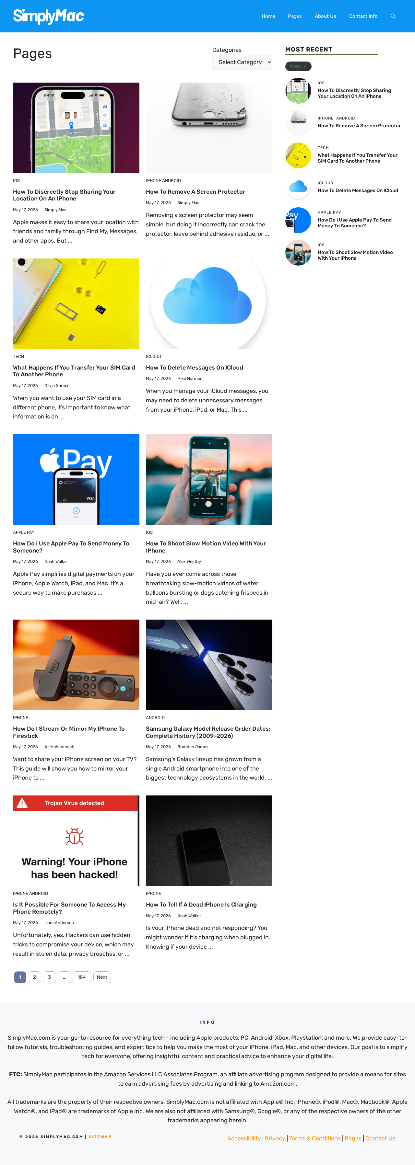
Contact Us (380, 1138)
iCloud (153, 356)
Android (171, 180)
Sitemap (100, 1137)
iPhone (153, 180)
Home (268, 16)
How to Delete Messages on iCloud (194, 367)
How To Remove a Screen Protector (195, 191)
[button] (393, 16)
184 (82, 977)
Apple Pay (23, 532)
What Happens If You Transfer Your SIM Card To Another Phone (74, 371)
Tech (18, 356)
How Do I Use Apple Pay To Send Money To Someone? (71, 547)
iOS (16, 180)
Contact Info (363, 16)
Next (102, 977)
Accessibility (244, 1138)
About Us (325, 16)
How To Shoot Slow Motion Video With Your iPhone (206, 547)
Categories (227, 49)
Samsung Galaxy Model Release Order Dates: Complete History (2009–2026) (208, 732)
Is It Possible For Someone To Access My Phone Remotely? (69, 908)
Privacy (275, 1138)
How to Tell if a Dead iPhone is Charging (201, 904)
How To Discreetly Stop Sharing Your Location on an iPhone (64, 195)
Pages (295, 16)
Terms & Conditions (315, 1138)
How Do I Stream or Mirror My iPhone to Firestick (69, 732)
